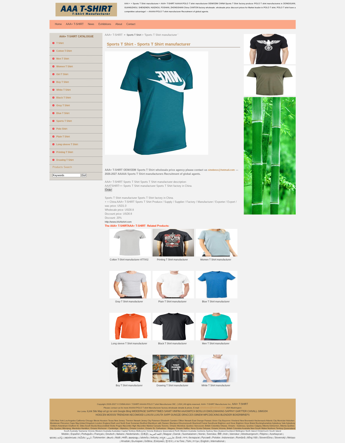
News (91, 24)
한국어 (169, 441)
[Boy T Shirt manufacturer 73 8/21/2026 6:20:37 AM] (130, 381)
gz (107, 411)
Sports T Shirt (133, 35)
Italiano (120, 434)
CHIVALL (252, 411)
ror (111, 411)
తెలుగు (110, 437)
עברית (196, 441)
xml (115, 411)
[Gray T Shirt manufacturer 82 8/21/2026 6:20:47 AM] (130, 297)
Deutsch (110, 434)
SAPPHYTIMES (155, 411)
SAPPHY (230, 411)
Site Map (97, 411)
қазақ (53, 437)
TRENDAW (123, 415)
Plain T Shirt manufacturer (172, 301)
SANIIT (168, 411)
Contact (130, 24)
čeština (148, 441)
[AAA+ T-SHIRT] (86, 17)
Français (99, 434)
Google (122, 411)
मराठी (124, 437)
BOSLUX (201, 411)
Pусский (205, 437)
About (118, 24)
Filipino (264, 434)
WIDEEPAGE (139, 411)
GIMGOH (263, 411)
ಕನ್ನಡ (162, 437)
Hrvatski (125, 441)
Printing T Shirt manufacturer (172, 259)
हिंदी (219, 434)
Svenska (211, 434)
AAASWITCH (188, 411)
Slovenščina (266, 437)
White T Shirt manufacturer (215, 385)
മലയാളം (134, 437)
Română (240, 437)
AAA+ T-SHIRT (75, 24)
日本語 (144, 434)
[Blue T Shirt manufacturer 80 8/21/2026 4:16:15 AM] (216, 297)
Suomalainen (189, 434)
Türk (188, 441)
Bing (128, 411)
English (205, 441)
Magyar (167, 434)
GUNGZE (176, 415)
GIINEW (198, 415)
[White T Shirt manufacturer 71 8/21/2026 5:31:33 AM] (216, 381)
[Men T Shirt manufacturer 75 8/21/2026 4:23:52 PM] (216, 339)
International (217, 441)
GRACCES (187, 415)
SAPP (167, 415)
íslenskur (234, 434)
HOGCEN (101, 415)
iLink (89, 411)
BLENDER (226, 415)
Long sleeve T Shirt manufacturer (129, 343)
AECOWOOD (136, 415)
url (104, 411)
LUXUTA (158, 415)
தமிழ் (60, 437)
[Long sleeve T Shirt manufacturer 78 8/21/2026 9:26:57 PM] (130, 339)
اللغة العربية (156, 434)
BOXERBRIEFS (241, 415)
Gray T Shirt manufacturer (129, 301)
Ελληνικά (159, 441)
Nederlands (132, 434)
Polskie (216, 437)
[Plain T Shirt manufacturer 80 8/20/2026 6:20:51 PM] (173, 297)
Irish (225, 434)
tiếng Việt (252, 437)
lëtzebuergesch (249, 434)
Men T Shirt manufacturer (215, 343)
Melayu (291, 437)
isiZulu (81, 437)
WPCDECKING (211, 415)
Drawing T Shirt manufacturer (172, 385)
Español (75, 434)
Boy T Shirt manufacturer (129, 385)
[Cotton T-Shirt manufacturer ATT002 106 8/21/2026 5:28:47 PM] (130, 255)
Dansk (176, 434)
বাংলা (185, 437)
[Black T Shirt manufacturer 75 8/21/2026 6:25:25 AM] (173, 339)
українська (70, 437)
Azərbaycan (276, 434)
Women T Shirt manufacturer (215, 259)
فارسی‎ (170, 437)
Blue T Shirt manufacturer (216, 301)
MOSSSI (111, 415)
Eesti (178, 437)
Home (58, 24)
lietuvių (154, 437)
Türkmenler (99, 437)
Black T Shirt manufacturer (172, 343)
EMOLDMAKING (215, 411)
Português (87, 434)
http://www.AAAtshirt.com (118, 222)
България (137, 441)
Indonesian (228, 437)
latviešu (144, 437)
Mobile (65, 434)
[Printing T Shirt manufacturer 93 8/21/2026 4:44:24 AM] (173, 255)
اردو (89, 437)
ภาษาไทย (179, 441)
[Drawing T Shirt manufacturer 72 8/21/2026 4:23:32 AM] (173, 381)
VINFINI (176, 411)
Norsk (201, 434)
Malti (117, 437)
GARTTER (241, 411)
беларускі (194, 437)
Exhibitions (104, 24)
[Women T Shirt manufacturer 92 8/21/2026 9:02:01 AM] (216, 255)
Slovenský (280, 437)
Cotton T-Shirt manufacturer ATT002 (129, 259)
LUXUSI (148, 415)
